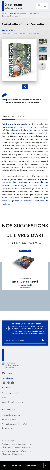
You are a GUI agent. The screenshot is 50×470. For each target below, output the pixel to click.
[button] (19, 33)
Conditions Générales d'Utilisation (16, 451)
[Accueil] (12, 5)
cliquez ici (41, 333)
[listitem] (4, 383)
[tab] (8, 117)
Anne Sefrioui (8, 30)
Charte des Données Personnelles (16, 447)
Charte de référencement (13, 454)
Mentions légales (9, 440)
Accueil (4, 14)
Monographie (34, 14)
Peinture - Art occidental (18, 14)
